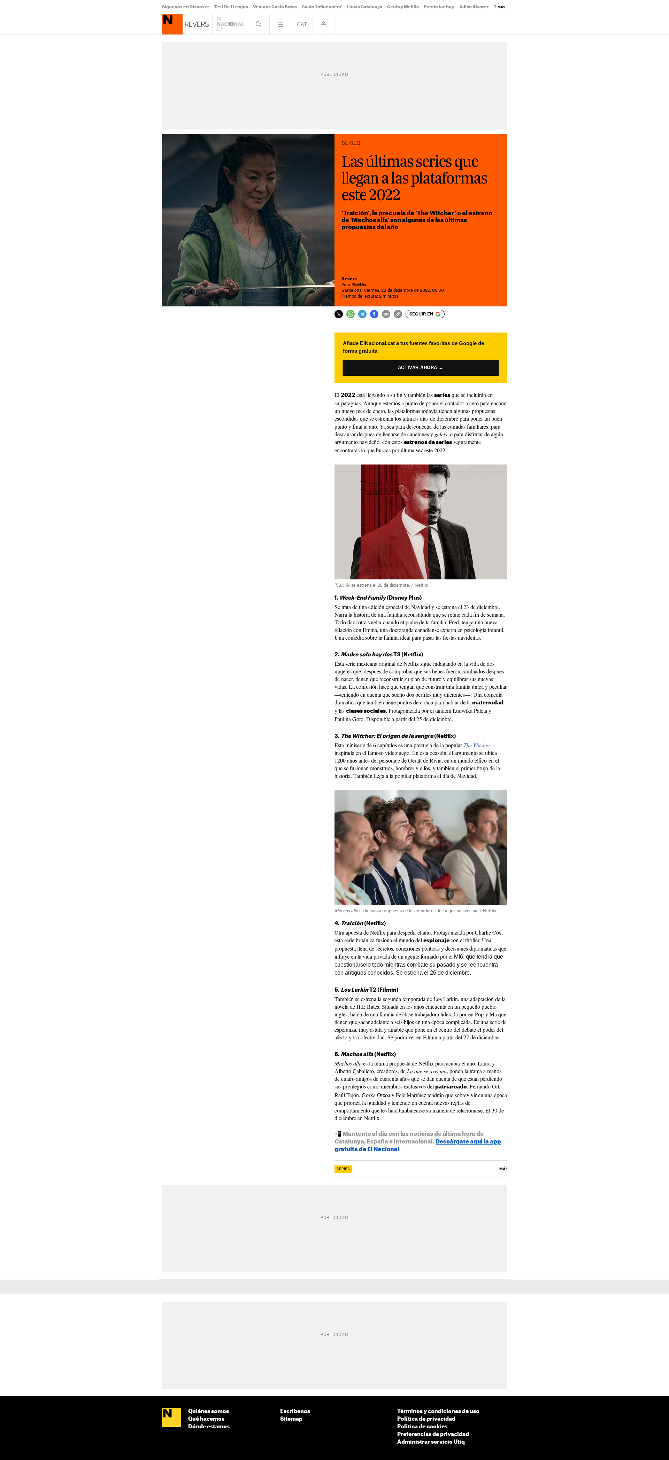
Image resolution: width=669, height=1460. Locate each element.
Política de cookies (422, 1426)
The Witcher (476, 745)
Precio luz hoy (439, 7)
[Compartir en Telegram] (362, 314)
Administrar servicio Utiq (431, 1442)
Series (343, 1169)
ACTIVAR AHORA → (421, 367)
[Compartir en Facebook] (374, 314)
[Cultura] (172, 24)
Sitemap (291, 1419)
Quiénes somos (208, 1411)
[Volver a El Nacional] (230, 24)
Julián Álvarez (474, 7)
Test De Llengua (231, 7)
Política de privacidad (426, 1419)
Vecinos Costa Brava (275, 7)
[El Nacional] (171, 1418)
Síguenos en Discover (185, 7)
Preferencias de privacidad (433, 1434)
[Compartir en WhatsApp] (350, 314)
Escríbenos (295, 1411)
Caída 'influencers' (322, 7)
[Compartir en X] (338, 314)
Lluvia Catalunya (364, 7)
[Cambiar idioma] (302, 24)
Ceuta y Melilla (403, 7)
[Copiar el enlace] (398, 314)
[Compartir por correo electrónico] (386, 314)
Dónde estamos (209, 1426)
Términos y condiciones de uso (438, 1411)
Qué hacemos (206, 1419)
